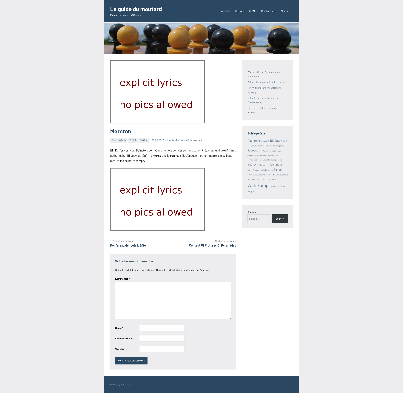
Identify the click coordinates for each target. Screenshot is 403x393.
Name (119, 327)
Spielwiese (267, 10)
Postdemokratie (259, 170)
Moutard (285, 10)
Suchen (251, 212)
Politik (133, 140)
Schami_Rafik (252, 175)
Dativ (253, 146)
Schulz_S (279, 175)
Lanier (265, 160)
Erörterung (276, 146)
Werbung (273, 186)
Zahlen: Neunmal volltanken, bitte (266, 82)
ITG (276, 151)
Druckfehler (259, 146)
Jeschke (281, 151)
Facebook (253, 150)
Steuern (266, 179)
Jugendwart (251, 155)
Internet (272, 151)
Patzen (250, 170)
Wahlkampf (258, 185)
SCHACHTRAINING (245, 10)
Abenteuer (254, 140)
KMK (276, 155)
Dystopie (267, 146)
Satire (143, 140)
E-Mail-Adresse (124, 338)
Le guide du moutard (136, 9)
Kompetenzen (252, 160)
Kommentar (122, 278)
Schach (278, 169)
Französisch (119, 140)
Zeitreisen (281, 186)
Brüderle (284, 141)
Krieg (260, 160)
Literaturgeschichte (275, 160)
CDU (249, 146)
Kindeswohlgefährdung (265, 155)
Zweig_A (250, 192)
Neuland (274, 164)
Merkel (249, 165)
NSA (281, 165)
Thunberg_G (273, 179)
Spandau (255, 179)
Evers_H (283, 146)
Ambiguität (265, 141)
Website (119, 349)
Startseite (224, 10)
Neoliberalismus (262, 165)
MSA (254, 165)
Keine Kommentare (191, 140)
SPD (260, 179)
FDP (262, 151)
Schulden (272, 175)
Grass (266, 151)
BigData (275, 140)
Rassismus (269, 170)
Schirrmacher (263, 175)
